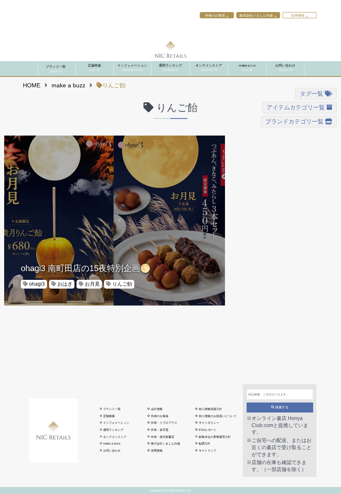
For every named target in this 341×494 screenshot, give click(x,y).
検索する (281, 407)
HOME (31, 85)
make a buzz (68, 85)
